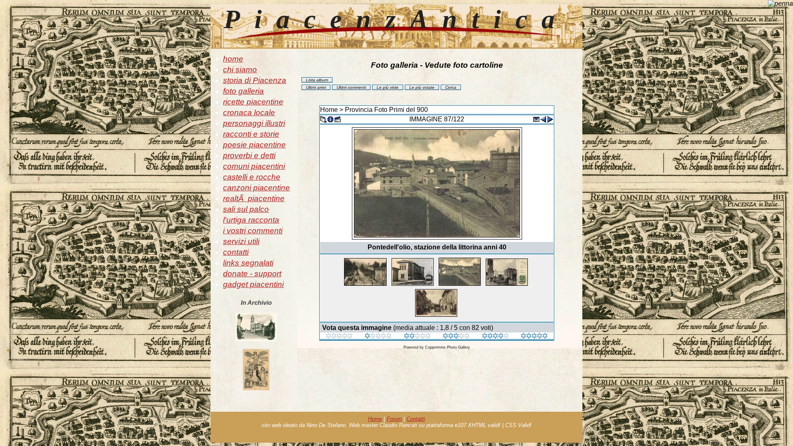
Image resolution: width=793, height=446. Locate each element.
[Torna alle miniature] (323, 118)
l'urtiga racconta (251, 220)
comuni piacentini (254, 166)
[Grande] (534, 336)
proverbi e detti (249, 155)
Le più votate (421, 87)
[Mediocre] (378, 336)
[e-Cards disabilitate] (536, 118)
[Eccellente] (495, 336)
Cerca (450, 87)
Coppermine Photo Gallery (447, 347)
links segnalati (248, 263)
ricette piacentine (253, 101)
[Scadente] (339, 336)
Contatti (415, 419)
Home (329, 109)
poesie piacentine (254, 144)
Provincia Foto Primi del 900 (386, 109)
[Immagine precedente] (543, 118)
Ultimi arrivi (316, 87)
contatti (236, 252)
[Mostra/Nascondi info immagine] (330, 118)
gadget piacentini (253, 284)
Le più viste (388, 87)
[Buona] (456, 336)
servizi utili (241, 241)
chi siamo (240, 69)
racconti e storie (251, 134)
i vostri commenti (253, 230)
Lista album (317, 80)
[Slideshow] (337, 118)
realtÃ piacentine (254, 198)
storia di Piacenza (254, 80)
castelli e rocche (251, 177)
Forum (394, 419)
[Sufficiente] (417, 336)
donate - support (252, 273)
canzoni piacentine (256, 187)
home (233, 59)
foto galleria (243, 91)
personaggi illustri (254, 123)
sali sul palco (246, 209)
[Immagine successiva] (550, 118)
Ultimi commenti (351, 87)
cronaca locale (249, 112)
